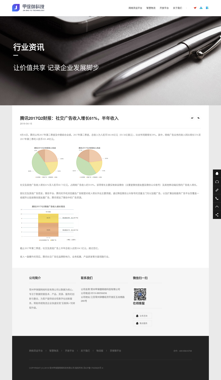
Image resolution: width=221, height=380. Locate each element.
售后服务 (143, 323)
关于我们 (177, 7)
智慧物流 (150, 7)
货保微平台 (115, 350)
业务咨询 (143, 315)
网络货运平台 (135, 7)
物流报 (99, 350)
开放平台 (164, 7)
